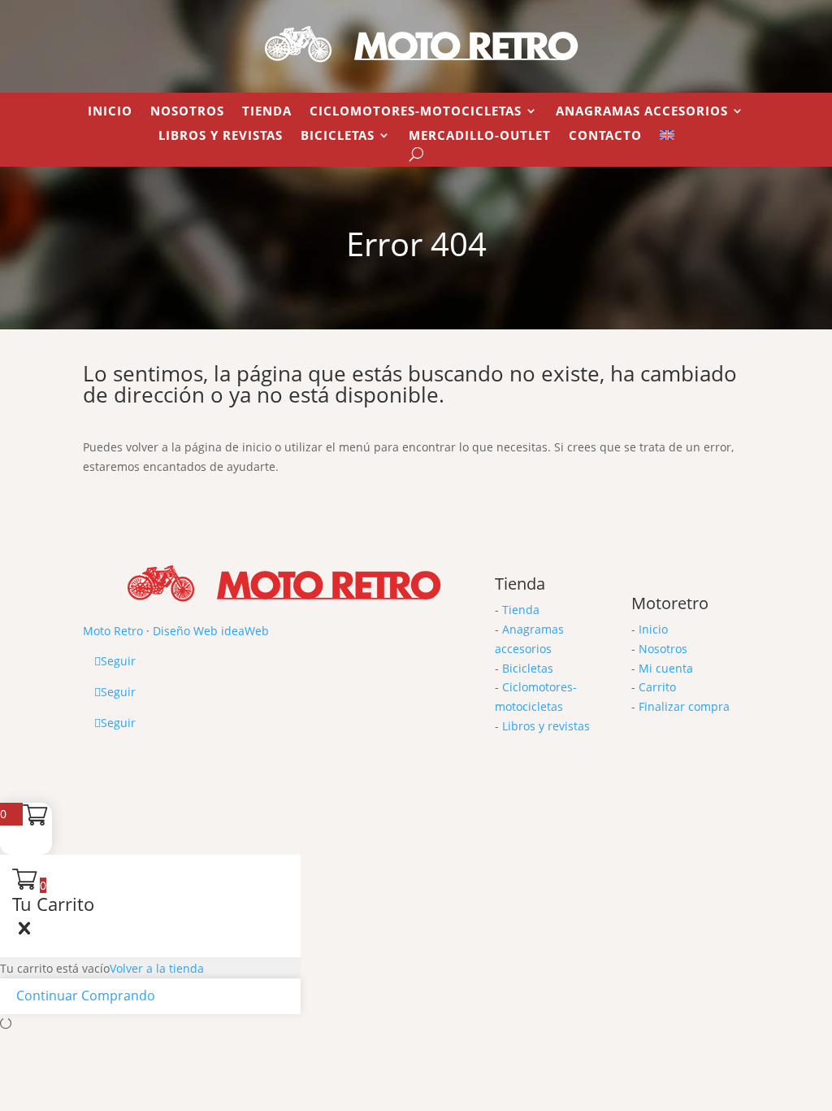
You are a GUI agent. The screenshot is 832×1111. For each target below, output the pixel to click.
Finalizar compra (684, 706)
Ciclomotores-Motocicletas (416, 112)
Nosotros (187, 112)
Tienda (267, 112)
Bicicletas (338, 136)
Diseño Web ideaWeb (211, 630)
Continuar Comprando (85, 995)
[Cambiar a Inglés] (667, 138)
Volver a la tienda (157, 968)
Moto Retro (113, 630)
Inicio (110, 112)
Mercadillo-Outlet (480, 136)
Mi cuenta (666, 668)
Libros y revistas (220, 136)
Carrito (657, 687)
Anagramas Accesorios (642, 112)
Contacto (605, 136)
